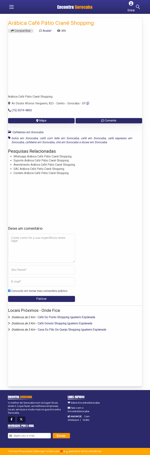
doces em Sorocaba (94, 142)
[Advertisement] (75, 65)
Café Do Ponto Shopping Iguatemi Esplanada (66, 317)
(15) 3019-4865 (22, 110)
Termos (12, 451)
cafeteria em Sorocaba (40, 142)
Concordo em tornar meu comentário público (39, 291)
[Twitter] (21, 420)
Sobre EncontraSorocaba (85, 402)
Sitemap (39, 451)
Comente (110, 120)
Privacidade (26, 451)
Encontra (74, 7)
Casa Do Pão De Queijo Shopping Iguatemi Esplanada (72, 329)
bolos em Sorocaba (25, 138)
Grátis (86, 420)
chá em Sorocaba (67, 142)
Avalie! (47, 30)
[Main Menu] (11, 7)
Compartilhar (22, 30)
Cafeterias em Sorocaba (27, 132)
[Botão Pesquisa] (138, 7)
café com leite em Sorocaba (59, 138)
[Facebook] (11, 420)
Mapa (42, 120)
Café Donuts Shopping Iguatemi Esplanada (65, 323)
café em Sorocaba (93, 138)
